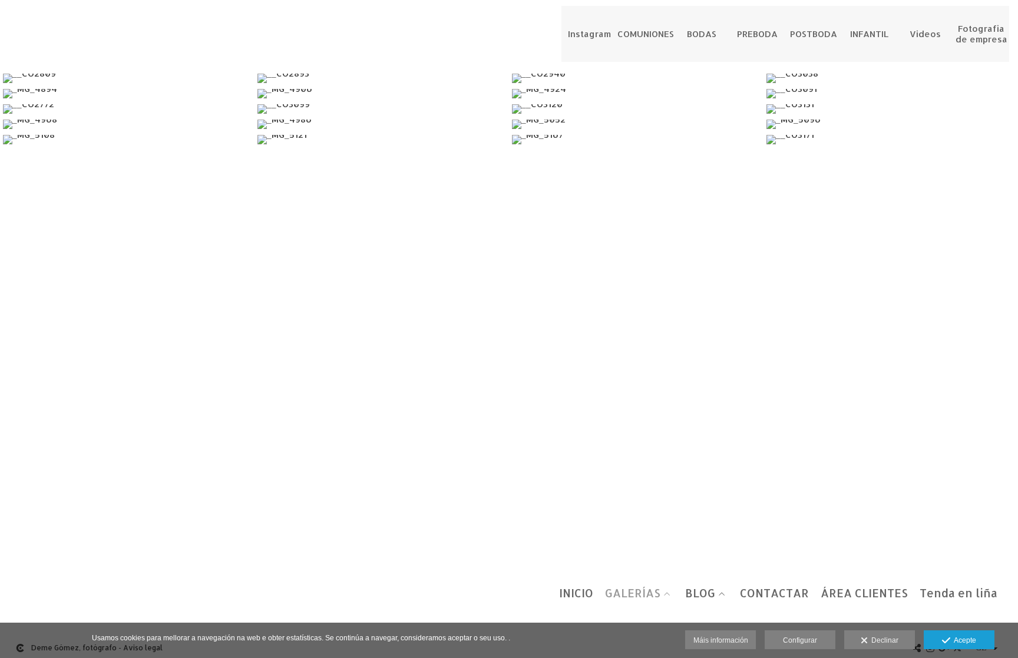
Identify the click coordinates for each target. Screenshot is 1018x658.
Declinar (883, 640)
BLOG (700, 593)
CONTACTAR (774, 593)
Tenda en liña (958, 593)
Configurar (800, 640)
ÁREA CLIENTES (864, 593)
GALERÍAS (632, 593)
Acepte (963, 640)
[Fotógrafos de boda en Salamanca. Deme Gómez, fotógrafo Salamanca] (10, 22)
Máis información (720, 640)
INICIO (576, 593)
